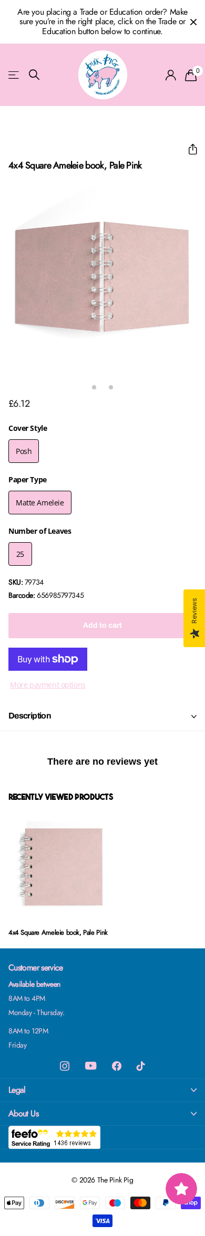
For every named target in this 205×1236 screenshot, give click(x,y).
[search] (34, 75)
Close (193, 22)
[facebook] (116, 1066)
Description (29, 715)
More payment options (48, 685)
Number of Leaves (39, 531)
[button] (188, 149)
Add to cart (102, 625)
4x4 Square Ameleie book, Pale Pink (58, 932)
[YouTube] (90, 1066)
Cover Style (27, 428)
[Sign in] (171, 75)
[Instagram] (64, 1066)
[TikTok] (141, 1066)
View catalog (14, 74)
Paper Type (27, 479)
